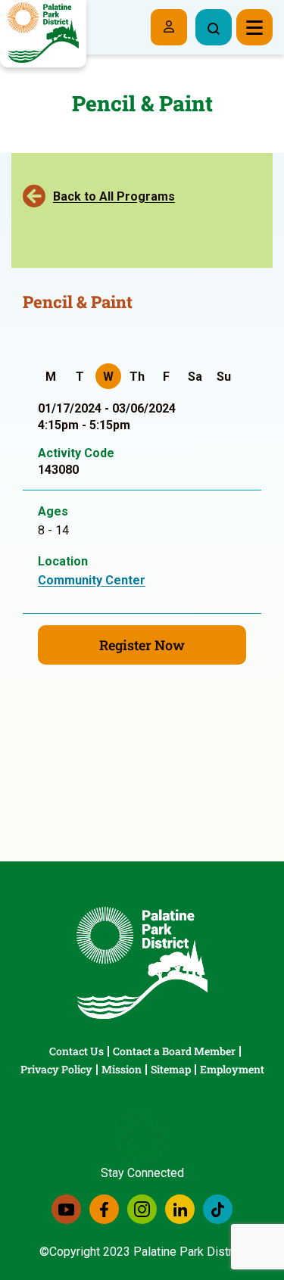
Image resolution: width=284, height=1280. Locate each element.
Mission (121, 1069)
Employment (232, 1069)
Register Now (142, 645)
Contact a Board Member (174, 1051)
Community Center (91, 580)
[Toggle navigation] (254, 27)
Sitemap (171, 1069)
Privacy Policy (56, 1069)
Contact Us (76, 1051)
